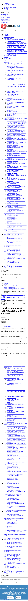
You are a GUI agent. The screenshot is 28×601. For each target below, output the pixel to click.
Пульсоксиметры (11, 219)
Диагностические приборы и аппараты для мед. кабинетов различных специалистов (17, 226)
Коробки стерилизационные (14, 199)
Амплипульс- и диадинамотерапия (15, 102)
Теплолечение (10, 117)
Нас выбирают (7, 9)
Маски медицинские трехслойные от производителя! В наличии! (16, 40)
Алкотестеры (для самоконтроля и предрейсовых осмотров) (15, 208)
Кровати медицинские (12, 171)
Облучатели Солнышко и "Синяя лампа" (13, 95)
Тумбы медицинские (12, 173)
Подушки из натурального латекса (15, 233)
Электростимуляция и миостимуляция (16, 113)
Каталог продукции (9, 4)
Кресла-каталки (11, 239)
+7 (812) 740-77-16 (5, 17)
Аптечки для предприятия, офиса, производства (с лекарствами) (15, 125)
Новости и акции (8, 5)
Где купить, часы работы (10, 7)
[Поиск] (15, 30)
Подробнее (10, 597)
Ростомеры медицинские (13, 167)
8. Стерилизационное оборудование (13, 189)
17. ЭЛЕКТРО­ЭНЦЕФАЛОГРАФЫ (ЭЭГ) (14, 266)
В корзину (3, 322)
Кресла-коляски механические (14, 237)
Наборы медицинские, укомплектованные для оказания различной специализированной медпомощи (15, 147)
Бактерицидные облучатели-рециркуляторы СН (14, 79)
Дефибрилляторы (11, 217)
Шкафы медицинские (12, 161)
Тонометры (9, 221)
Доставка (6, 8)
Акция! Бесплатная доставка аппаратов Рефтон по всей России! (17, 53)
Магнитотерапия (11, 107)
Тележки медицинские (12, 174)
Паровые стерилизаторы (13, 190)
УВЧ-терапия (10, 103)
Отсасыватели (10, 247)
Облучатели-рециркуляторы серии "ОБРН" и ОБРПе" (15, 92)
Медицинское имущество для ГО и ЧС (16, 133)
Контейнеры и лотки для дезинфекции (16, 205)
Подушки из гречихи (12, 231)
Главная (6, 1)
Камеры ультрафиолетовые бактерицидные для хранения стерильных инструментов (14, 196)
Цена (2, 276)
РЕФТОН (9, 101)
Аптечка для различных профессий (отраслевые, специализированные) (16, 131)
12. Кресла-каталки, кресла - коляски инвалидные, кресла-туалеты (13, 235)
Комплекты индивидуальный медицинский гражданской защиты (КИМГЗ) (16, 136)
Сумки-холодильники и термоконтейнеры (13, 183)
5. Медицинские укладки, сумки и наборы (14, 138)
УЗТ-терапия (10, 105)
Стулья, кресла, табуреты (13, 170)
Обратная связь (4, 22)
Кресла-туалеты (11, 243)
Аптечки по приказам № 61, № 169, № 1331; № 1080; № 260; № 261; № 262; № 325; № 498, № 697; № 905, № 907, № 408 (17, 122)
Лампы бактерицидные (11, 97)
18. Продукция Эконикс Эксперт (12, 267)
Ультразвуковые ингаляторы (14, 254)
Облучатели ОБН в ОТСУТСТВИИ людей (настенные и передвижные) (16, 85)
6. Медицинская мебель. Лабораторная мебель (15, 159)
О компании (7, 3)
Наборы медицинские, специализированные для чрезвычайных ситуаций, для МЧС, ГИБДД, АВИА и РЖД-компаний (17, 152)
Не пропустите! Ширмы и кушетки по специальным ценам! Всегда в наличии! (17, 51)
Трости (8, 265)
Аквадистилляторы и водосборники (16, 179)
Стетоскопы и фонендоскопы (14, 223)
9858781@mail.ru (5, 14)
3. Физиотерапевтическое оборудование (14, 99)
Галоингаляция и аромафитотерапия (16, 258)
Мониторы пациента (12, 218)
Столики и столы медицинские (15, 169)
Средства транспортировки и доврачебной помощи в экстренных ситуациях (16, 157)
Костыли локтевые (11, 263)
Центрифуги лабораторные (13, 185)
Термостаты (10, 181)
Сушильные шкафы (12, 193)
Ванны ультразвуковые (12, 203)
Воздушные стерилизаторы (13, 191)
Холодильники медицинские (14, 187)
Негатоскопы (10, 222)
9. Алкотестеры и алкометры (11, 206)
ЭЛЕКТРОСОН (11, 114)
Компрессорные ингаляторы (14, 253)
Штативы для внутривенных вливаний (17, 166)
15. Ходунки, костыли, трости (11, 259)
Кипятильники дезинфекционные (15, 198)
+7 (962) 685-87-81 (5, 20)
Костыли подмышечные (13, 262)
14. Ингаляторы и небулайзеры (11, 251)
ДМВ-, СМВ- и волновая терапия (15, 106)
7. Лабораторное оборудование (11, 178)
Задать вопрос (7, 326)
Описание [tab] (6, 324)
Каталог (6, 284)
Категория (3, 271)
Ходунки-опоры (11, 261)
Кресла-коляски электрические (14, 238)
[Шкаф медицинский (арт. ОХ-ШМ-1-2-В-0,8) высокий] (14, 296)
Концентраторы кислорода (13, 249)
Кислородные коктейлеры (13, 250)
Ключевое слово (5, 274)
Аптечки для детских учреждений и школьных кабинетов (16, 128)
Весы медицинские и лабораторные (16, 186)
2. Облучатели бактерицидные (11, 72)
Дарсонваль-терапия (12, 111)
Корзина (3, 31)
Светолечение (10, 115)
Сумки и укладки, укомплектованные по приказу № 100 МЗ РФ (17, 143)
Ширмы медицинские (12, 162)
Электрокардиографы (12, 215)
